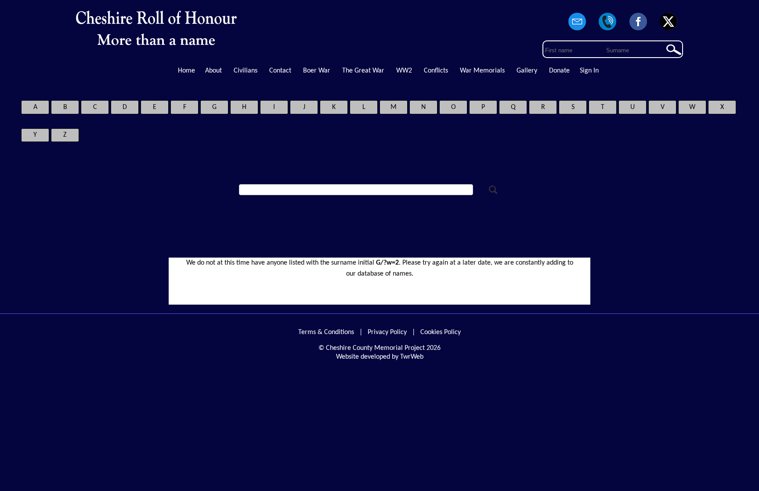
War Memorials (482, 70)
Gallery (527, 70)
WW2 (404, 70)
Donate (559, 70)
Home (186, 70)
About (213, 70)
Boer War (316, 70)
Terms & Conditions (326, 332)
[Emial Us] (577, 31)
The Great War (363, 70)
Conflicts (436, 70)
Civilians (245, 70)
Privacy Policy (387, 332)
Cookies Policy (440, 332)
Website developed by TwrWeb (379, 356)
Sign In (589, 70)
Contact (280, 70)
